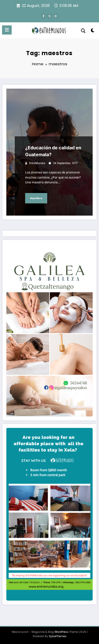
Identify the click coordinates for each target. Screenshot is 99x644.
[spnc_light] (92, 31)
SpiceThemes (58, 636)
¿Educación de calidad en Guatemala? (53, 151)
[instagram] (55, 16)
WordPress (62, 632)
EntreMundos (37, 163)
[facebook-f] (43, 16)
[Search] (83, 30)
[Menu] (7, 30)
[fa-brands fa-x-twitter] (49, 16)
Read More (36, 198)
